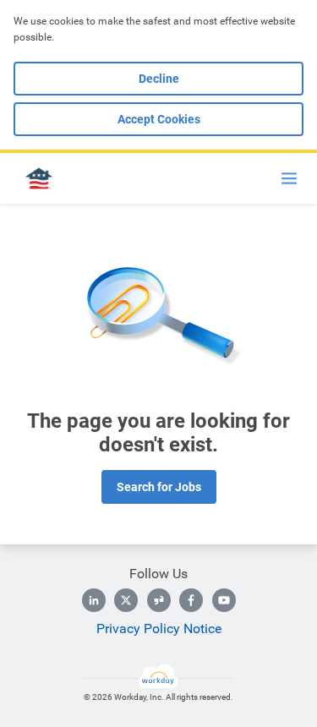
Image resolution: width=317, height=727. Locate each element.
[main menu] (289, 178)
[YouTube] (224, 600)
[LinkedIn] (94, 600)
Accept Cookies (159, 119)
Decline (159, 78)
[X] (126, 600)
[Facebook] (191, 600)
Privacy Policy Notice (158, 628)
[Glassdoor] (159, 600)
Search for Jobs (159, 487)
